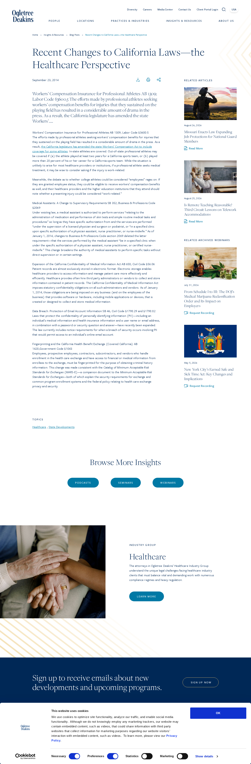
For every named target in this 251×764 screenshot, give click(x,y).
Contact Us (184, 9)
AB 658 (126, 264)
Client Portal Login (207, 9)
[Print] (148, 80)
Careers (147, 9)
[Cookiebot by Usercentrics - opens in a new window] (25, 756)
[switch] (112, 756)
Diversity (132, 9)
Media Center (165, 9)
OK (218, 713)
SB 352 (112, 203)
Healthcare (39, 427)
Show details (204, 756)
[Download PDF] (138, 80)
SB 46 (106, 311)
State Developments (62, 427)
